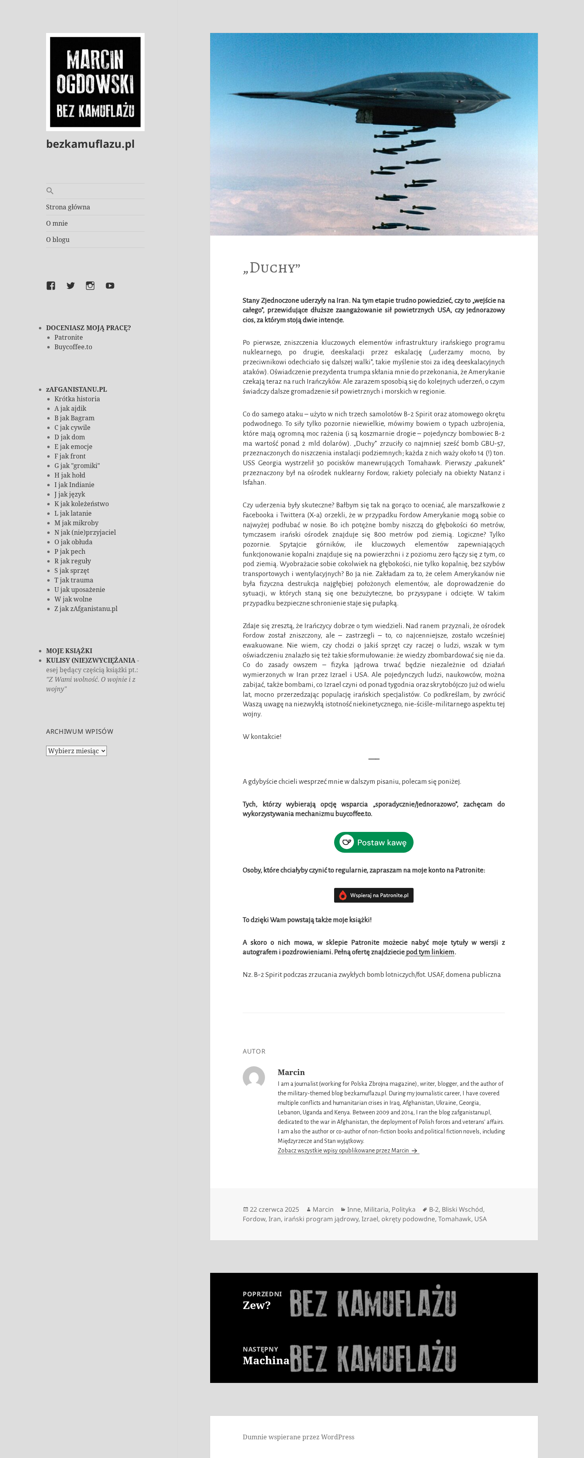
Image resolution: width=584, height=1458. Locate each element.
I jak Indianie (74, 484)
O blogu (58, 239)
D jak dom (69, 437)
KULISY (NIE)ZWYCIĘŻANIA (90, 660)
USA (480, 1218)
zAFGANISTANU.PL (76, 389)
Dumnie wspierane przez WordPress (298, 1437)
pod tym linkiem (429, 952)
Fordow (254, 1218)
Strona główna (68, 207)
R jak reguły (72, 561)
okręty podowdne (408, 1218)
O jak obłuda (73, 542)
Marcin (323, 1209)
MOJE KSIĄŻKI (69, 650)
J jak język (69, 494)
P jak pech (69, 551)
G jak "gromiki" (77, 465)
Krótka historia (77, 398)
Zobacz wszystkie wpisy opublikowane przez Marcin (344, 1150)
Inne (354, 1209)
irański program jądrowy (321, 1218)
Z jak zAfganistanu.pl (86, 608)
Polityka (404, 1209)
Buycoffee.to (73, 346)
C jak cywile (72, 427)
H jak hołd (69, 475)
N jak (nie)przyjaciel (85, 532)
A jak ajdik (70, 408)
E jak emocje (73, 446)
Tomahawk (454, 1218)
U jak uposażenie (79, 589)
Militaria (376, 1209)
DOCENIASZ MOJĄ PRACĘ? (88, 327)
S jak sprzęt (71, 570)
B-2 (434, 1209)
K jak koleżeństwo (81, 503)
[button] (95, 191)
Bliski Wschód (462, 1209)
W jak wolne (73, 599)
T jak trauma (73, 580)
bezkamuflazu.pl (90, 143)
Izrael (370, 1218)
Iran (275, 1218)
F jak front (70, 456)
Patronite (68, 337)
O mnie (57, 223)
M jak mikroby (76, 522)
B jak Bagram (74, 418)
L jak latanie (73, 513)
